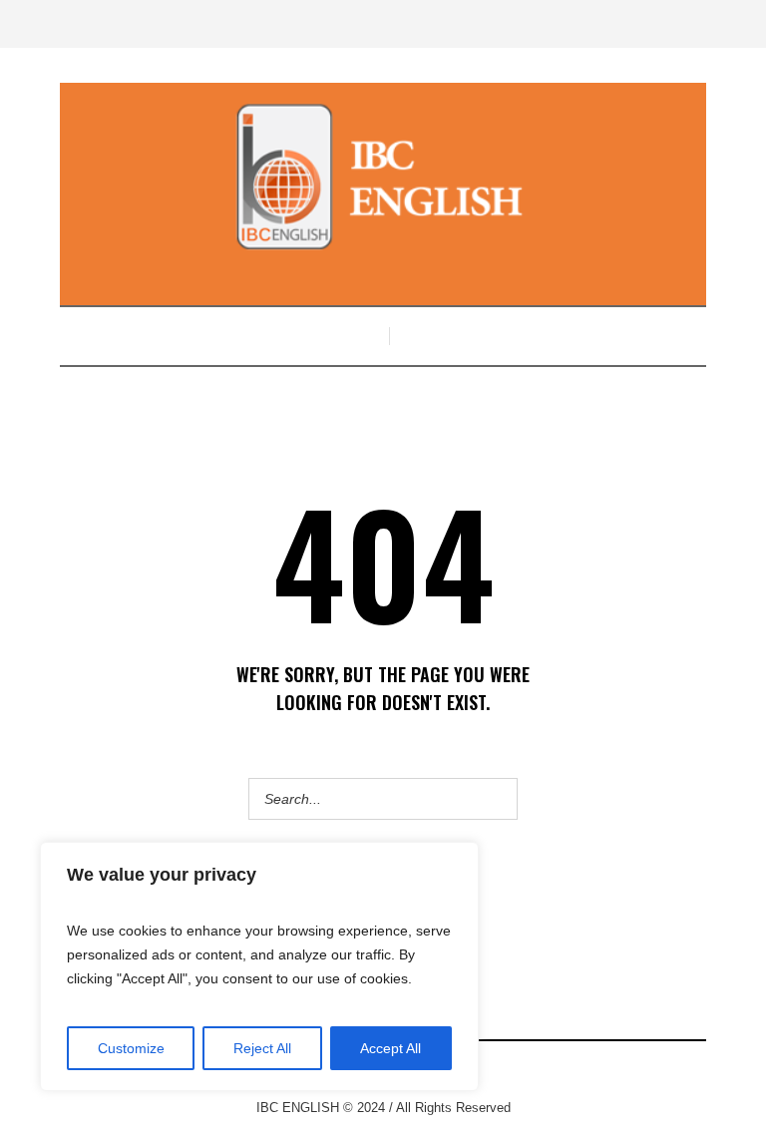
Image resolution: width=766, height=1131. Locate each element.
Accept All (390, 1048)
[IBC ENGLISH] (383, 176)
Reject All (262, 1048)
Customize (131, 1048)
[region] (259, 966)
